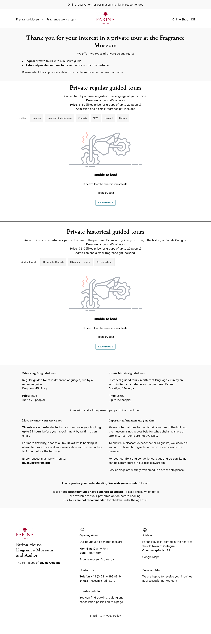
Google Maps (150, 557)
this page (117, 601)
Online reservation (80, 4)
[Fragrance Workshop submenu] (75, 19)
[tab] (22, 118)
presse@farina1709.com (161, 580)
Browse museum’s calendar (97, 559)
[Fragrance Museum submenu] (43, 19)
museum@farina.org (102, 580)
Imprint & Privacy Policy (105, 615)
